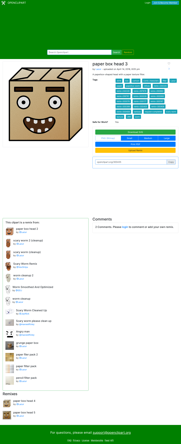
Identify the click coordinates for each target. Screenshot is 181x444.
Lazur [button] (173, 81)
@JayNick (24, 313)
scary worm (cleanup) (27, 252)
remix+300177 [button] (140, 101)
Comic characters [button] (151, 81)
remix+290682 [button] (157, 91)
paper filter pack (26, 366)
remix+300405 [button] (140, 106)
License (85, 440)
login (125, 227)
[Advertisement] (90, 27)
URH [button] (129, 117)
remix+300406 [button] (157, 106)
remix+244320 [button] (160, 86)
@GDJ (19, 290)
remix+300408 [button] (123, 112)
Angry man (23, 331)
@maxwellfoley (26, 324)
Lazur (98, 69)
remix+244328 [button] (123, 91)
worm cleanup (21, 298)
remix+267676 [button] (140, 91)
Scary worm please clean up (33, 321)
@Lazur (23, 232)
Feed (107, 440)
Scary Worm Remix (25, 263)
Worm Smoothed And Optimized (32, 287)
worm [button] (137, 117)
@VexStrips (22, 267)
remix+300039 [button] (140, 96)
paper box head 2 (27, 228)
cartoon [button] (136, 81)
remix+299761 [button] (123, 96)
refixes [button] (147, 86)
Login (147, 2)
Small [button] (129, 138)
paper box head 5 (24, 412)
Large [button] (167, 138)
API (112, 440)
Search (116, 52)
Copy (171, 162)
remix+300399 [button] (123, 106)
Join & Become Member (165, 2)
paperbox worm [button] (133, 86)
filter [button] (165, 81)
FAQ (69, 440)
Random (128, 52)
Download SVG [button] (135, 132)
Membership (97, 440)
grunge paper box (27, 342)
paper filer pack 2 (27, 354)
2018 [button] (119, 81)
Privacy (76, 440)
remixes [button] (137, 112)
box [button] (127, 81)
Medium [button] (148, 138)
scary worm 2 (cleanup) (28, 240)
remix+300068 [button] (157, 96)
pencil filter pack (26, 377)
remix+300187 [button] (157, 101)
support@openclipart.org (112, 432)
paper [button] (119, 86)
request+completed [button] (153, 112)
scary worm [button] (171, 112)
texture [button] (120, 117)
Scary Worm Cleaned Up (31, 310)
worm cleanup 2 (23, 275)
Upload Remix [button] (135, 150)
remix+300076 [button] (123, 101)
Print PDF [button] (135, 144)
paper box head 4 (24, 400)
